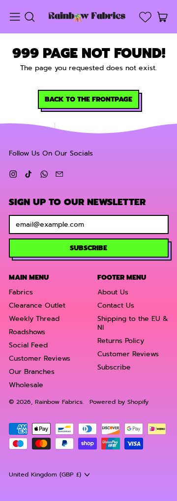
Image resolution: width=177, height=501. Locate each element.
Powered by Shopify (118, 401)
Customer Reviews (39, 358)
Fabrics (21, 292)
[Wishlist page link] (145, 17)
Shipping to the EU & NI (132, 323)
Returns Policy (120, 341)
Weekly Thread (34, 319)
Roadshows (27, 332)
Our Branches (32, 372)
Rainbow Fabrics (59, 401)
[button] (29, 17)
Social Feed (28, 345)
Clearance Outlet (37, 305)
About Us (112, 292)
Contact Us (115, 305)
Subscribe (114, 367)
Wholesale (26, 385)
